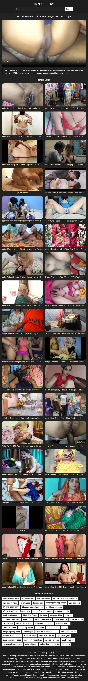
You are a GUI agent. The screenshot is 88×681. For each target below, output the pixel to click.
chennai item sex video (12, 636)
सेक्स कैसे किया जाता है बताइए (56, 603)
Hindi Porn (65, 678)
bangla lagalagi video (11, 632)
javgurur (43, 615)
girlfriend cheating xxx (12, 615)
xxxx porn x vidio (62, 611)
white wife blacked (46, 636)
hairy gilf (68, 615)
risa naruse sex (28, 599)
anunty (64, 628)
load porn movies (10, 603)
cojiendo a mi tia (63, 623)
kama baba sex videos (12, 640)
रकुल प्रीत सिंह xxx (63, 636)
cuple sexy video (9, 628)
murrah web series (68, 632)
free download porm (11, 599)
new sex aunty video (24, 623)
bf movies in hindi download (46, 632)
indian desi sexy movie (49, 644)
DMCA (11, 678)
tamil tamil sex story (54, 607)
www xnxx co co (60, 619)
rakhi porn (66, 644)
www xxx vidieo (56, 615)
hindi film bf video (30, 615)
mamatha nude (53, 628)
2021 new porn (68, 640)
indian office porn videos (42, 611)
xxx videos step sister (11, 619)
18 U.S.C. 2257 (21, 678)
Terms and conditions (51, 678)
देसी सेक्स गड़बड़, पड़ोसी (11, 607)
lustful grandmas (43, 599)
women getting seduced (12, 644)
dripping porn (38, 603)
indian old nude (31, 644)
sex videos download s (44, 623)
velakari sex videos (43, 619)
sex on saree (24, 603)
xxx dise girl (28, 632)
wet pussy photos (26, 628)
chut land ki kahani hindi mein (65, 599)
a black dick (27, 619)
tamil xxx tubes (30, 636)
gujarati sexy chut (52, 640)
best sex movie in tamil (33, 640)
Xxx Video (75, 678)
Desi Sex (26, 661)
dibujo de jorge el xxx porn (32, 607)
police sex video (76, 619)
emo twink (40, 628)
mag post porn (74, 603)
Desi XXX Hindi (44, 4)
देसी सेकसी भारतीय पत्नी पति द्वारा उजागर (16, 611)
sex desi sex (8, 623)
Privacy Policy (35, 678)
